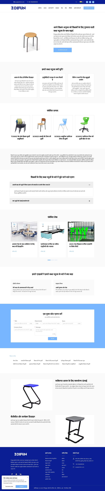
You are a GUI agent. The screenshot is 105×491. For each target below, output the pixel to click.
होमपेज (40, 8)
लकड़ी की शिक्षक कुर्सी (26, 360)
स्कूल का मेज (47, 463)
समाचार (57, 8)
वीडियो (70, 8)
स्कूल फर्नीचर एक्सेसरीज (50, 472)
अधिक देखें (14, 251)
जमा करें (52, 338)
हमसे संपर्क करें (77, 8)
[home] (18, 8)
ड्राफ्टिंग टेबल (48, 479)
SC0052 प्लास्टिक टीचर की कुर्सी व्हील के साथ (85, 137)
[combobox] (38, 323)
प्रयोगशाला (47, 474)
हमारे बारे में (50, 8)
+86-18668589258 (33, 2)
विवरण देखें (20, 124)
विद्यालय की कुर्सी (48, 460)
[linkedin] (93, 2)
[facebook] (87, 2)
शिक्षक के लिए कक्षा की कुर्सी (52, 360)
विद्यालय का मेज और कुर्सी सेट (50, 458)
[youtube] (90, 2)
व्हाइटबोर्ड (47, 467)
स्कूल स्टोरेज (47, 465)
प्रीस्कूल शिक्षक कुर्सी (65, 360)
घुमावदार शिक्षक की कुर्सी (34, 364)
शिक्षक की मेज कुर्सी (38, 360)
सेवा (62, 8)
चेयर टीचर (15, 360)
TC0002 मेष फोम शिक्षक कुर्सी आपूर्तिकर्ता (20, 137)
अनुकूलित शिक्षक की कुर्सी (84, 364)
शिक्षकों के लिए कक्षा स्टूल (79, 360)
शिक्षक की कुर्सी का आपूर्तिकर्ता (69, 364)
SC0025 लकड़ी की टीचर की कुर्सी (42, 137)
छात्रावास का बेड (48, 470)
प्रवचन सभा (47, 476)
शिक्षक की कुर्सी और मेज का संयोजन (51, 364)
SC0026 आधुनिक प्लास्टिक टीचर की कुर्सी (63, 137)
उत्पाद (45, 8)
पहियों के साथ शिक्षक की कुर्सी (19, 364)
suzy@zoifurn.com (19, 2)
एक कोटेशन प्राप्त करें (88, 8)
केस (66, 8)
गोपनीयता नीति (67, 488)
